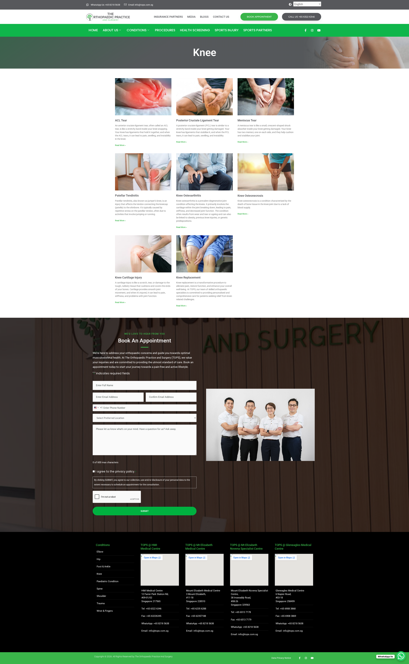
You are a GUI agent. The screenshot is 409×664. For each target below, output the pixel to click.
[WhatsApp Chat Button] (401, 656)
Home (93, 30)
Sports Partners (257, 30)
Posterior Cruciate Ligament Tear (197, 120)
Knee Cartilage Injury (128, 277)
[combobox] (97, 407)
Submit (145, 511)
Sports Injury (227, 30)
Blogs (204, 16)
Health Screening (195, 30)
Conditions (137, 30)
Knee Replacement (188, 277)
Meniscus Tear (247, 120)
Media (191, 16)
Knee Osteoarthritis (188, 195)
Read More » (120, 145)
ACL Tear (121, 120)
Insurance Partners (168, 16)
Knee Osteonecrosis (250, 195)
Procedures (165, 30)
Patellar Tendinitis (127, 195)
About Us (110, 30)
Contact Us (221, 16)
